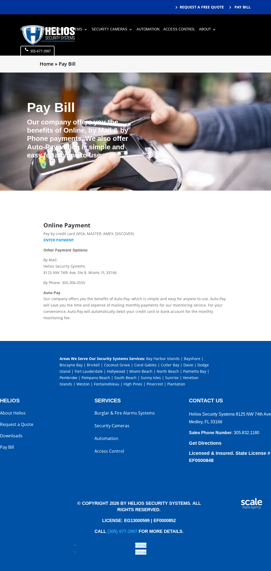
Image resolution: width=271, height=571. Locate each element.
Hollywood (116, 371)
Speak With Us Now (212, 477)
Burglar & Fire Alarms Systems (51, 29)
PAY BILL (242, 7)
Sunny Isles (151, 377)
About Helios (13, 413)
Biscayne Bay (71, 364)
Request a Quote (16, 424)
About (205, 29)
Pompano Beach (96, 377)
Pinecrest (155, 383)
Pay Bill (7, 447)
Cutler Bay (170, 364)
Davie (188, 364)
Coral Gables (145, 364)
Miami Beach (140, 371)
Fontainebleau (106, 383)
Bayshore (192, 358)
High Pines (133, 383)
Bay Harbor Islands (163, 358)
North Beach (168, 371)
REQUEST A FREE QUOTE (202, 7)
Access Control (179, 29)
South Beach (125, 377)
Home (46, 64)
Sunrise (172, 377)
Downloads (11, 436)
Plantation (176, 383)
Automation (148, 29)
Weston (83, 383)
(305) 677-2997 (122, 531)
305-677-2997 (40, 51)
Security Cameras (109, 29)
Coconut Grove (117, 364)
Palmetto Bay (194, 371)
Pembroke (68, 377)
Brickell (93, 364)
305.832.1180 (246, 432)
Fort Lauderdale (89, 371)
